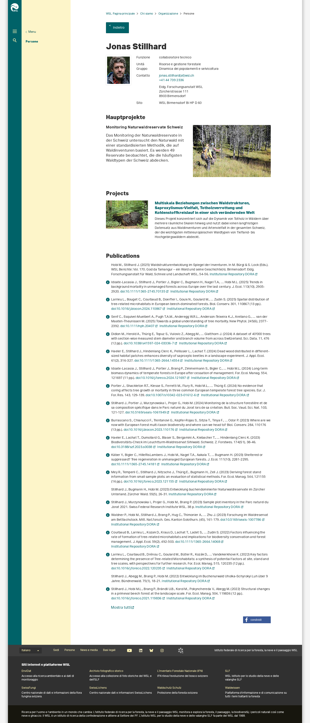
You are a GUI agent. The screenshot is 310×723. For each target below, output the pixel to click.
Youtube (129, 650)
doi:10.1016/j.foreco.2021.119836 (136, 598)
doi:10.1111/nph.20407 (137, 326)
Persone (32, 41)
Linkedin (141, 650)
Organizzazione (168, 13)
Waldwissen (232, 688)
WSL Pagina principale (120, 13)
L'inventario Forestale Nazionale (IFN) (180, 671)
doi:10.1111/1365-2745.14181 (133, 464)
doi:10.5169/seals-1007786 (240, 520)
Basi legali (109, 650)
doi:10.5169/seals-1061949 (145, 412)
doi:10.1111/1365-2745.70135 (142, 291)
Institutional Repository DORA (232, 274)
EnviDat (26, 671)
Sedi (56, 650)
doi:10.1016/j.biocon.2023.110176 (149, 430)
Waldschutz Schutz (169, 688)
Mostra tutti (121, 608)
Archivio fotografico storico (106, 671)
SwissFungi (29, 688)
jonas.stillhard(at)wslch (176, 75)
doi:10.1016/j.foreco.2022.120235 (136, 568)
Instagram (162, 650)
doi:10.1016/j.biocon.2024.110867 (136, 309)
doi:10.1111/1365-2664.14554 (156, 360)
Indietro (119, 27)
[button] (257, 619)
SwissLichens (98, 688)
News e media (89, 650)
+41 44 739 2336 (171, 80)
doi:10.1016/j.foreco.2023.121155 (149, 481)
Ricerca (15, 40)
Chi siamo (146, 13)
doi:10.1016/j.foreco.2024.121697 (161, 378)
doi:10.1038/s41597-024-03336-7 (149, 343)
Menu (32, 32)
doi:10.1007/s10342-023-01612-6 (171, 395)
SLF (180, 650)
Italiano (26, 650)
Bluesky (151, 650)
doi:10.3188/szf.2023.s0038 (131, 447)
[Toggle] (15, 31)
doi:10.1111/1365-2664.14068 (197, 542)
